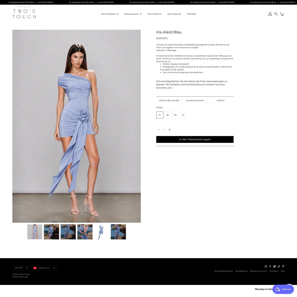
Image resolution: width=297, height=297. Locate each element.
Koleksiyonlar (131, 14)
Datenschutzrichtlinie (258, 271)
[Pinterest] (283, 266)
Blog (283, 271)
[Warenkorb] (282, 13)
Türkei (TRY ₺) (44, 268)
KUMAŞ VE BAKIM (195, 100)
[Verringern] (158, 129)
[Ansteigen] (169, 129)
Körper (159, 107)
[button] (276, 14)
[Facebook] (270, 266)
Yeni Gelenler (154, 14)
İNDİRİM (191, 14)
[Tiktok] (279, 266)
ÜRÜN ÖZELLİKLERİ (169, 100)
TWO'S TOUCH (24, 274)
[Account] (270, 13)
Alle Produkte (108, 14)
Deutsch (19, 268)
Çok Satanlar (174, 14)
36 (167, 115)
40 (183, 115)
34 (160, 115)
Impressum (274, 271)
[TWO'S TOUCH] (24, 14)
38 (175, 115)
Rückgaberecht (241, 271)
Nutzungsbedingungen (223, 271)
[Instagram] (266, 266)
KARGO (220, 100)
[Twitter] (274, 266)
